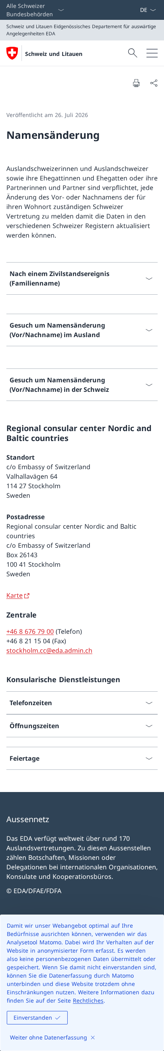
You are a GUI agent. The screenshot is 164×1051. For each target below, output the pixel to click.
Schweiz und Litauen (53, 54)
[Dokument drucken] (136, 83)
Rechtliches (88, 1000)
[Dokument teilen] (153, 83)
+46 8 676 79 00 (30, 631)
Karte (14, 595)
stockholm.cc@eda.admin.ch (49, 650)
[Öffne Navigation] (152, 53)
